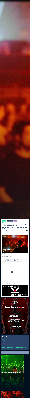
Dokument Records (15, 233)
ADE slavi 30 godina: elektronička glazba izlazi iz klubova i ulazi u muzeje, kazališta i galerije (15, 345)
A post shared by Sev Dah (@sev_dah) (11, 283)
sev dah (4, 220)
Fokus (3, 222)
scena (15, 220)
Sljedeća (26, 352)
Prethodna (4, 352)
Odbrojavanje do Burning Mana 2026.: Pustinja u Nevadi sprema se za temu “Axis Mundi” (14, 347)
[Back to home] (5, 1)
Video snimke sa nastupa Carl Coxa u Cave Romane (10, 372)
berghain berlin (10, 220)
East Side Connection (14, 232)
